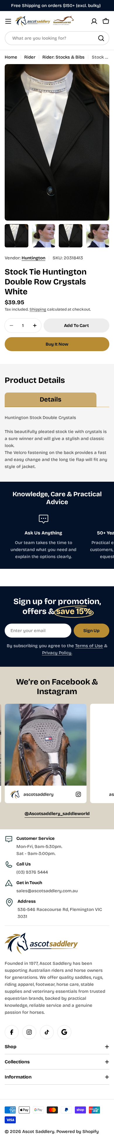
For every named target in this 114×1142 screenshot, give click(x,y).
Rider (29, 57)
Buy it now (57, 344)
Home (11, 57)
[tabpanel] (57, 442)
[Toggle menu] (8, 21)
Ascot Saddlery (38, 1131)
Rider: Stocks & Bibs (63, 57)
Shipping (38, 309)
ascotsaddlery (99, 794)
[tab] (50, 400)
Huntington (33, 258)
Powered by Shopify (77, 1131)
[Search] (101, 38)
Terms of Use (89, 645)
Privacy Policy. (57, 652)
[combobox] (57, 38)
